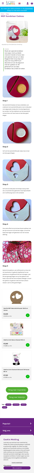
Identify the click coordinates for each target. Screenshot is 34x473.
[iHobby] (10, 3)
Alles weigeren (7, 465)
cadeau (4, 407)
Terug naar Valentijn (17, 397)
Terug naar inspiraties (17, 390)
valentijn (23, 404)
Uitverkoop (29, 8)
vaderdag (8, 404)
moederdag (16, 404)
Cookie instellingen (17, 462)
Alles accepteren (17, 468)
